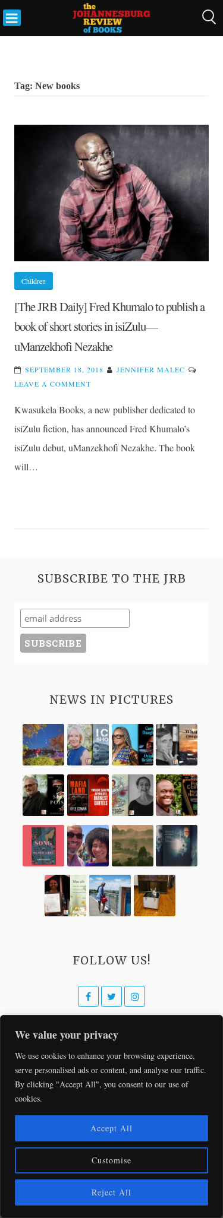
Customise (111, 1160)
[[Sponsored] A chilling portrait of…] (88, 795)
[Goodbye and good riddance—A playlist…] (154, 895)
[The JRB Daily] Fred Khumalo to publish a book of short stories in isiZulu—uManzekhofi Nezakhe (109, 326)
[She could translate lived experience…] (88, 845)
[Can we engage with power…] (43, 795)
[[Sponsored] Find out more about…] (43, 845)
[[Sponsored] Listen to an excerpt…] (132, 744)
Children (33, 281)
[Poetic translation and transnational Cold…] (176, 845)
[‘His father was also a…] (65, 895)
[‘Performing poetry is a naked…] (132, 795)
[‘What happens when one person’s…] (176, 795)
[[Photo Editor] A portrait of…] (110, 895)
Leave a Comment (52, 383)
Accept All (111, 1128)
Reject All (111, 1192)
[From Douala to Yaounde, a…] (132, 845)
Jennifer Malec (151, 369)
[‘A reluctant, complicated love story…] (88, 744)
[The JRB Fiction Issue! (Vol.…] (43, 744)
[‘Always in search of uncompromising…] (176, 744)
